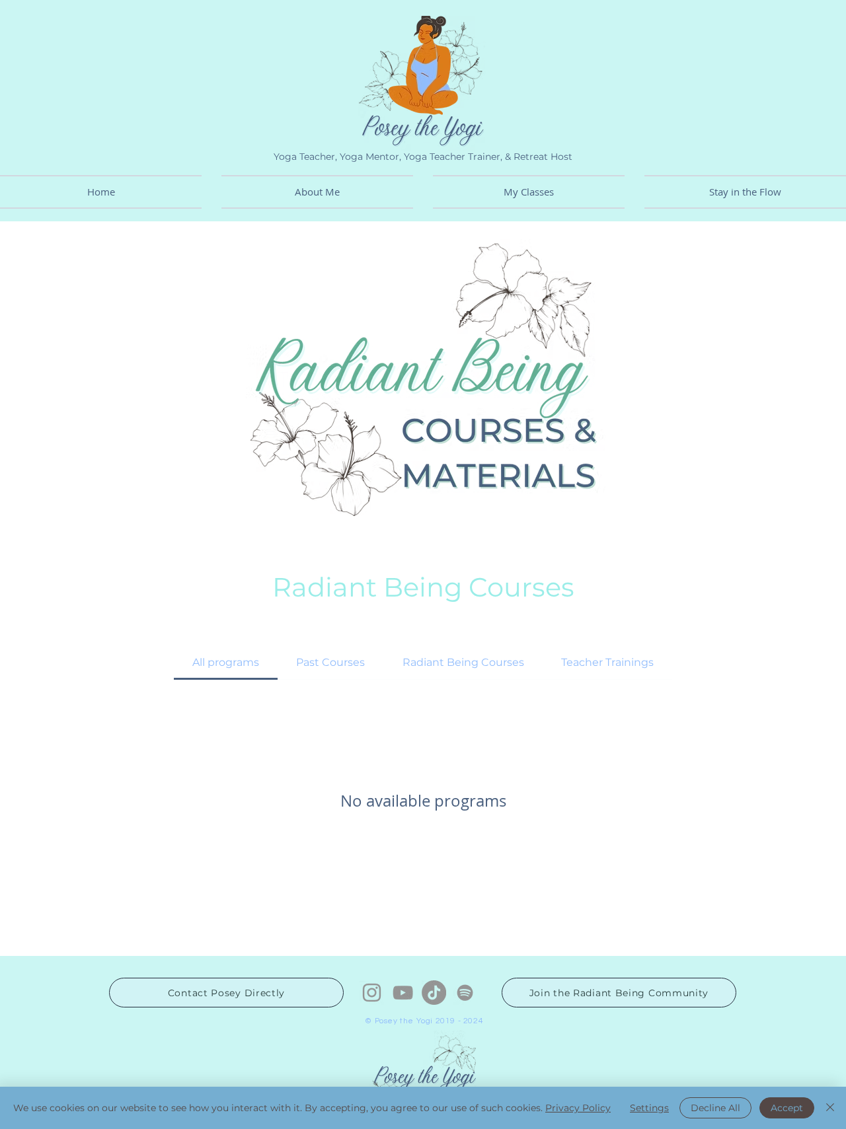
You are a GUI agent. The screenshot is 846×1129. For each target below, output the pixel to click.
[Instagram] (372, 992)
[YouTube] (403, 992)
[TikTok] (434, 992)
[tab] (226, 662)
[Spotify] (465, 992)
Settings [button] (649, 1108)
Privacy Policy (578, 1108)
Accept (787, 1108)
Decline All (715, 1108)
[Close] (830, 1107)
